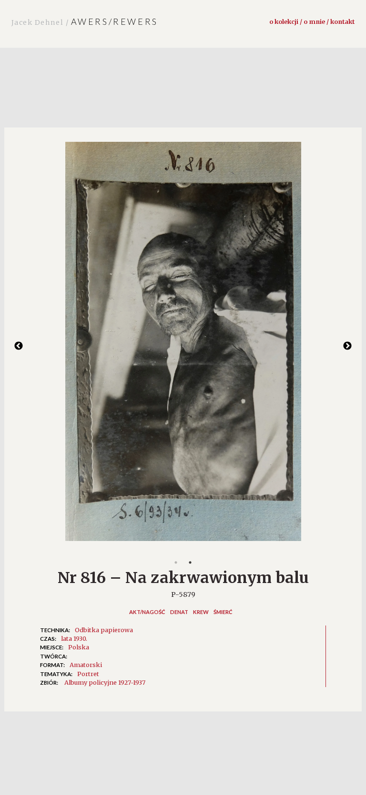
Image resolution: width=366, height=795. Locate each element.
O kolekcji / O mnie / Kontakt (312, 21)
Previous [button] (18, 346)
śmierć (223, 612)
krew (201, 612)
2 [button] (190, 562)
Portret (88, 674)
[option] (183, 346)
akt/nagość (147, 612)
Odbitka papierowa (104, 630)
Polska (78, 647)
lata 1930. (74, 638)
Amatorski (86, 664)
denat (179, 612)
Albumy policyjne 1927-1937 (104, 682)
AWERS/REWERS (84, 21)
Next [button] (347, 346)
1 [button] (176, 562)
